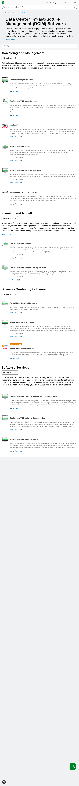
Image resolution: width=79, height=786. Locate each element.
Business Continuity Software (24, 289)
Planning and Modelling (19, 213)
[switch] (4, 782)
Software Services (15, 367)
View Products (16, 91)
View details (15, 280)
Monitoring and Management (23, 53)
